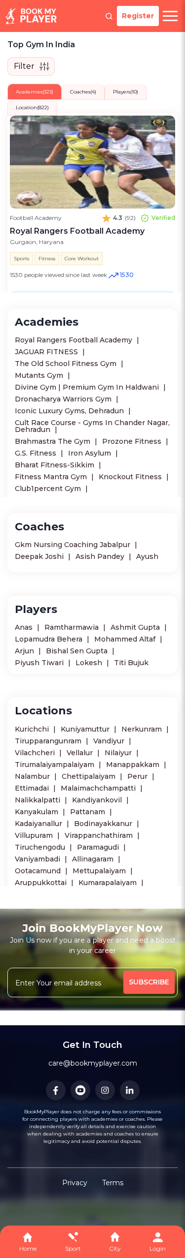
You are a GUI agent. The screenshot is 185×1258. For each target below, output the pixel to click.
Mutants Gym (40, 375)
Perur (138, 776)
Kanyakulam (37, 811)
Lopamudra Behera (49, 639)
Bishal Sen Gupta (78, 650)
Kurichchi (33, 729)
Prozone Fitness (132, 441)
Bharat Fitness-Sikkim (55, 464)
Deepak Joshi (40, 556)
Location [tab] (32, 107)
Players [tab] (125, 92)
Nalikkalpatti (38, 800)
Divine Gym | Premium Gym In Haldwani (88, 387)
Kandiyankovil (98, 800)
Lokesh (89, 662)
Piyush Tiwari (40, 662)
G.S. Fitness (36, 453)
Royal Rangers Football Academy (74, 340)
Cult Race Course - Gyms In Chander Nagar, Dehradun (92, 426)
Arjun (25, 650)
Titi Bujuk (131, 662)
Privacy (74, 1182)
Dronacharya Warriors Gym (64, 399)
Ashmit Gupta (136, 627)
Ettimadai (33, 788)
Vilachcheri (36, 752)
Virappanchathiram (100, 835)
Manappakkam (133, 764)
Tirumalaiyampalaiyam (55, 764)
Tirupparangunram (49, 740)
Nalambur (33, 776)
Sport (73, 1248)
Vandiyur (109, 740)
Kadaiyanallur (39, 823)
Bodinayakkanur (104, 823)
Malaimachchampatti (99, 788)
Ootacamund (39, 870)
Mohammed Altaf (125, 639)
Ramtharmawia (72, 627)
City (115, 1248)
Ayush (147, 556)
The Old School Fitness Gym (66, 363)
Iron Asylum (90, 453)
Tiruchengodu (41, 847)
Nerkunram (142, 729)
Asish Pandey (100, 556)
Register (138, 15)
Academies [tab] (34, 92)
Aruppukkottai (42, 882)
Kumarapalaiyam (108, 882)
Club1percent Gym (49, 488)
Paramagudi (99, 847)
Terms (112, 1182)
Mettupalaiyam (100, 870)
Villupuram (35, 835)
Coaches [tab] (83, 92)
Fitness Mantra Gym (52, 476)
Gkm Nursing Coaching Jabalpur (73, 544)
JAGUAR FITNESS (47, 351)
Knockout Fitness (131, 476)
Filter (24, 66)
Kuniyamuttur (86, 729)
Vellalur (81, 752)
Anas (25, 627)
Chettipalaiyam (89, 776)
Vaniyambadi (38, 859)
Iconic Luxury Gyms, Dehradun (70, 410)
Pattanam (88, 811)
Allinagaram (93, 859)
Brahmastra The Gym (53, 441)
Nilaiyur (119, 752)
